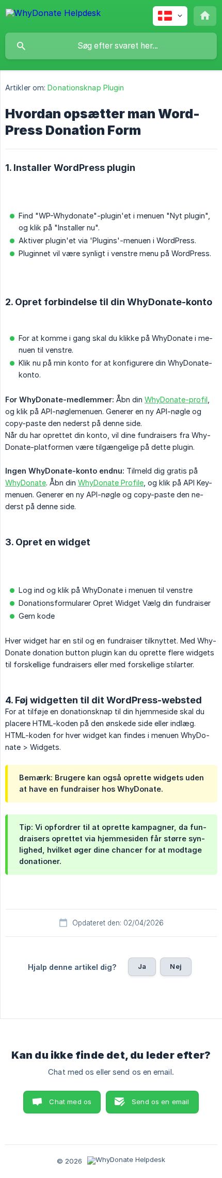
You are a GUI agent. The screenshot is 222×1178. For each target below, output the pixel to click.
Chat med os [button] (70, 1101)
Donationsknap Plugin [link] (85, 87)
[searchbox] (111, 46)
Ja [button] (142, 966)
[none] (53, 14)
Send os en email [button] (160, 1101)
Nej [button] (175, 966)
